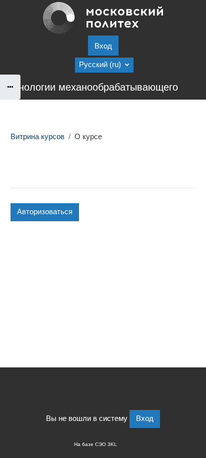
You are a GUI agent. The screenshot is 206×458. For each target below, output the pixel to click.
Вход (103, 46)
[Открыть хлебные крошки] (10, 87)
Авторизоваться (44, 212)
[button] (104, 65)
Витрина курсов (37, 137)
